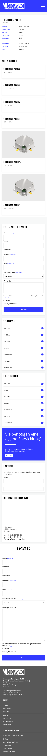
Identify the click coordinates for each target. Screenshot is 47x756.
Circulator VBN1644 (12, 102)
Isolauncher (7, 354)
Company (9, 254)
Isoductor (6, 712)
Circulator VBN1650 (12, 85)
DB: (4, 485)
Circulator (6, 705)
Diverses (6, 361)
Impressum (7, 745)
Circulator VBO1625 (12, 162)
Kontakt (9, 455)
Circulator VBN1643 (12, 118)
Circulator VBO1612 (11, 205)
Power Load (7, 368)
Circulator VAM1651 (12, 69)
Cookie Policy (7, 748)
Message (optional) (9, 281)
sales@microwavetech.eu (16, 539)
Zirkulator (6, 328)
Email (8, 263)
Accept (7, 300)
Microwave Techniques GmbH (13, 736)
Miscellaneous (8, 721)
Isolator (6, 348)
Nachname (6, 249)
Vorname (6, 241)
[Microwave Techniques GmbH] (13, 6)
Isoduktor (6, 341)
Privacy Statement (10, 304)
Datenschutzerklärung (10, 742)
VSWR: (5, 477)
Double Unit (7, 335)
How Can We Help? (12, 272)
